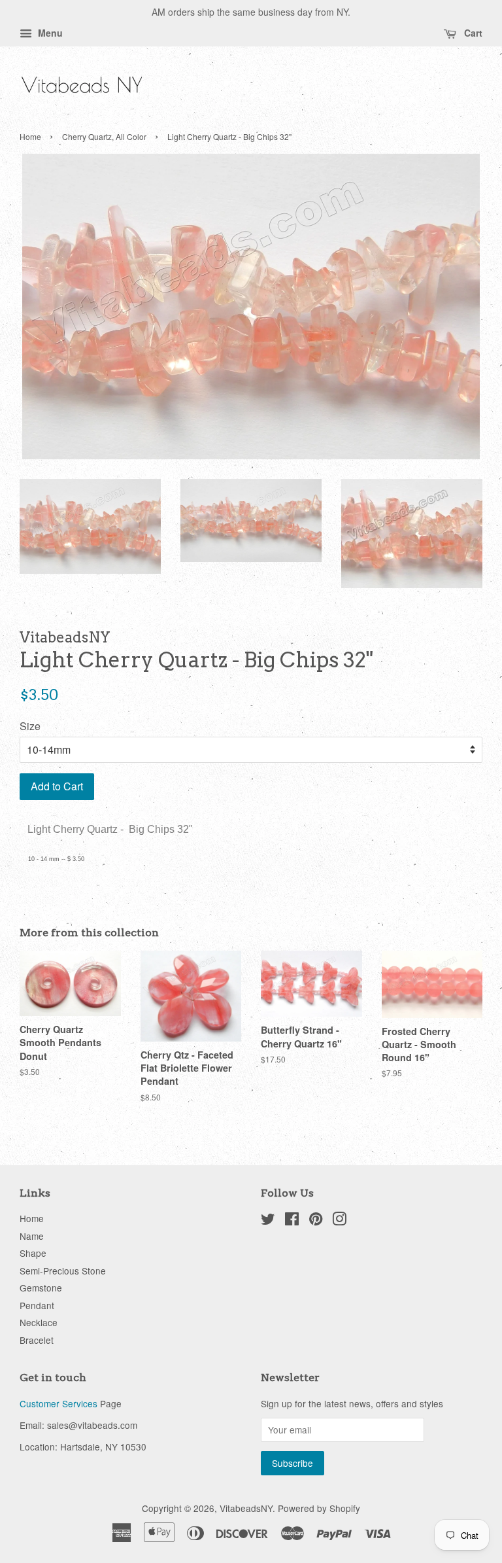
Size (30, 725)
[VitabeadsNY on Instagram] (339, 1220)
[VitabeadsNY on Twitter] (268, 1220)
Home (30, 136)
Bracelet (37, 1339)
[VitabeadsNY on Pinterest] (316, 1220)
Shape (33, 1252)
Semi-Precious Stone (63, 1270)
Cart (471, 32)
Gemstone (41, 1287)
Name (32, 1235)
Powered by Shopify (319, 1508)
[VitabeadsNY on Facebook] (291, 1220)
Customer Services (58, 1403)
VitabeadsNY (246, 1508)
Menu (49, 32)
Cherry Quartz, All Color (104, 136)
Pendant (37, 1305)
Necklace (39, 1322)
